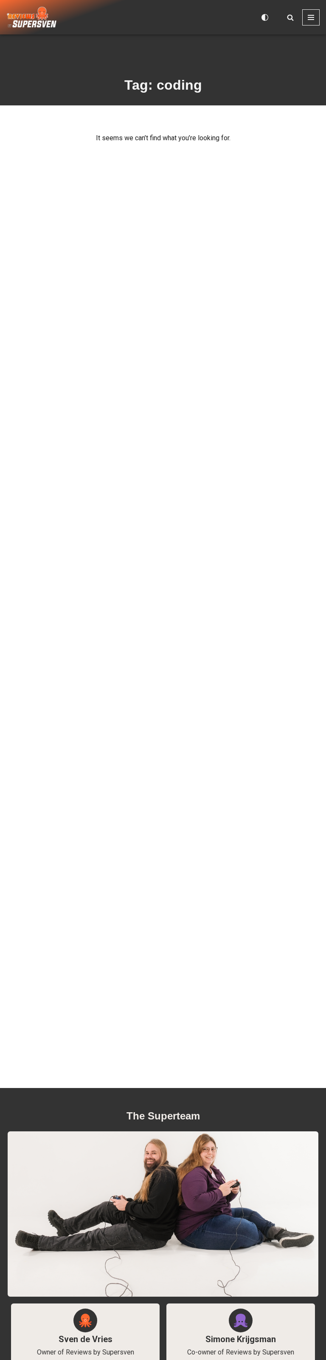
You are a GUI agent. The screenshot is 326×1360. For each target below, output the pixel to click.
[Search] (290, 17)
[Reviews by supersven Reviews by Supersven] (31, 17)
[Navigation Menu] (311, 17)
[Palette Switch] (264, 17)
